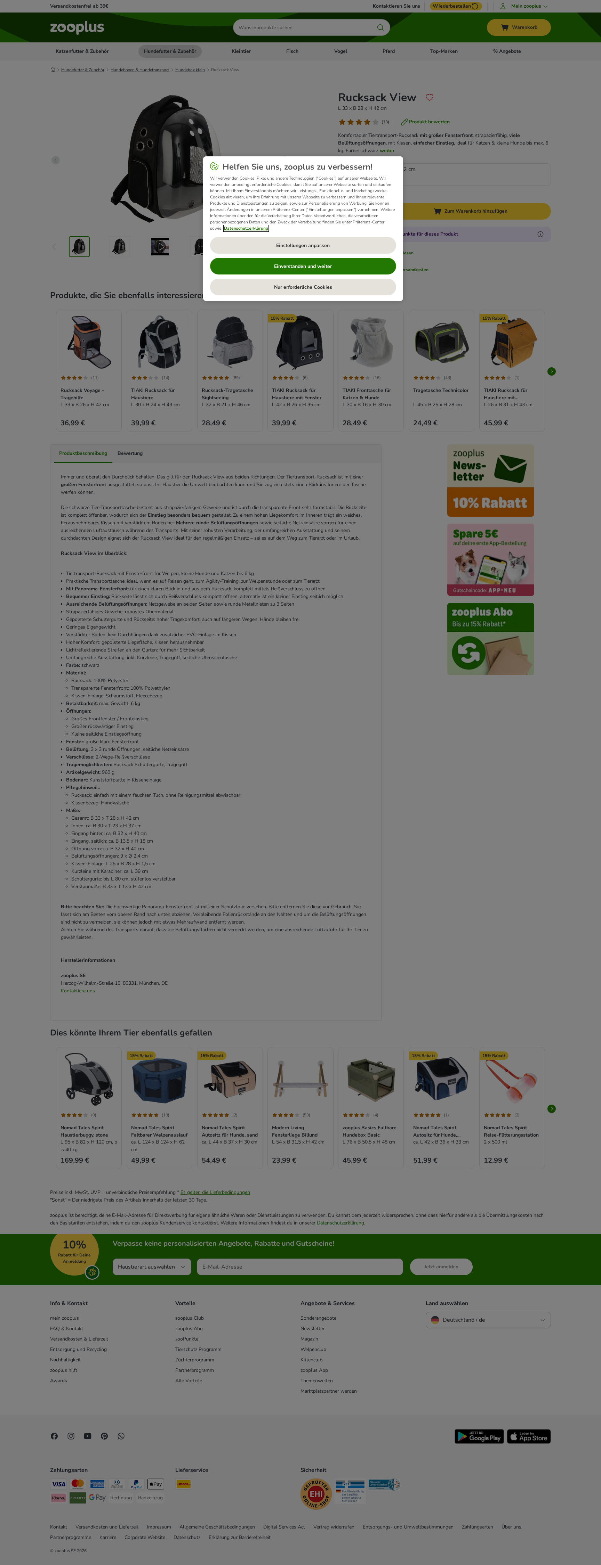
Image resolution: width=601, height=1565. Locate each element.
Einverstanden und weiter (303, 266)
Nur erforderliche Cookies (303, 287)
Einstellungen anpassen (303, 245)
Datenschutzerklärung (246, 228)
